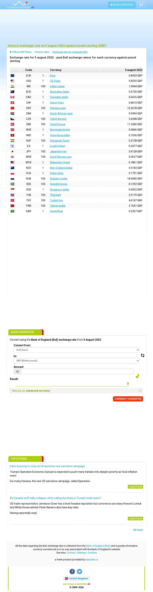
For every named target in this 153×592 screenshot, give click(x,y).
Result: (14, 378)
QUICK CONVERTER (123, 4)
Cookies (92, 552)
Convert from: (22, 345)
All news (138, 529)
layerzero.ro (91, 559)
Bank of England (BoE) (98, 545)
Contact (71, 552)
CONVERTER (128, 399)
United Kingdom (78, 578)
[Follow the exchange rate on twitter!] (79, 571)
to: (15, 356)
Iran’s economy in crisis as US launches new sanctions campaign (47, 466)
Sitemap (81, 552)
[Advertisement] (76, 27)
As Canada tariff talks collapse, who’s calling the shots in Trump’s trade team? (55, 498)
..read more (135, 486)
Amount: (19, 366)
